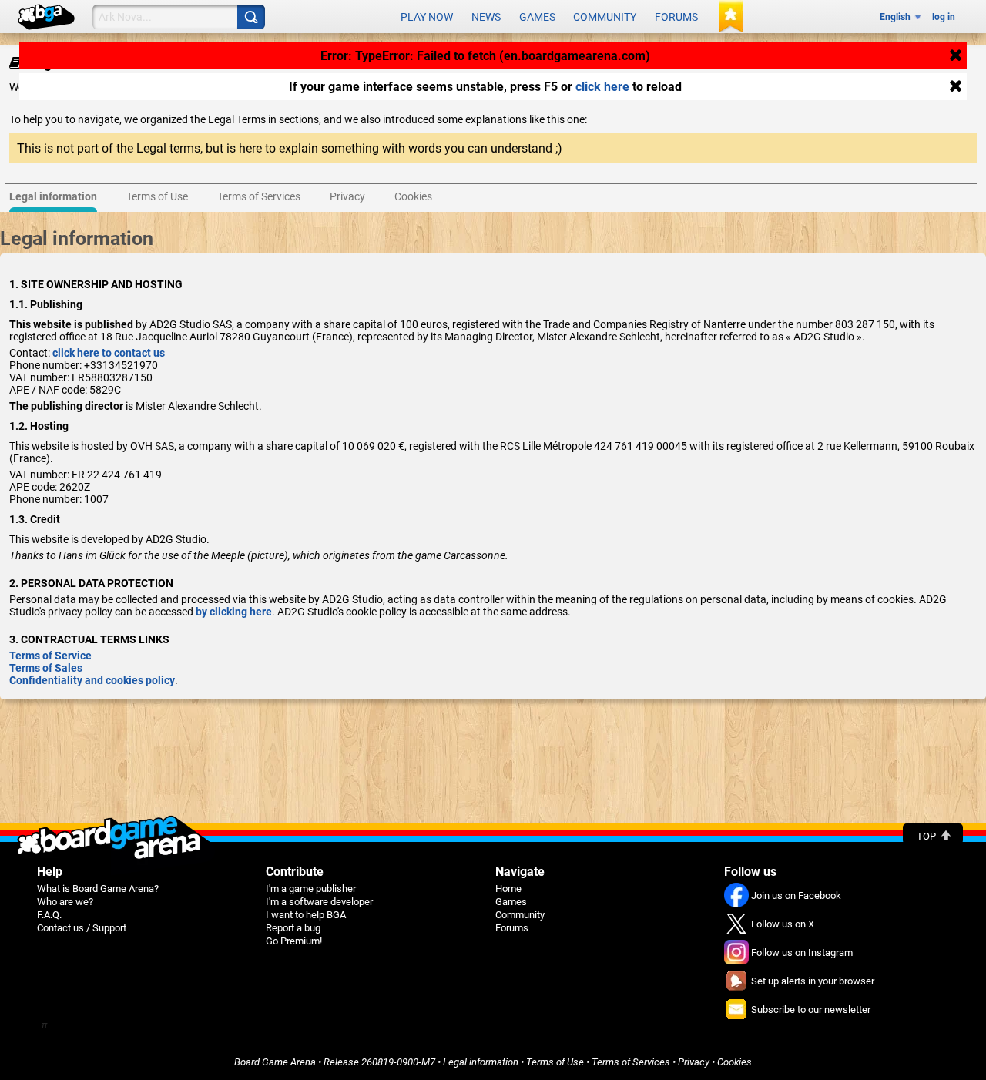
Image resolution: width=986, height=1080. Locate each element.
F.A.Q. (49, 915)
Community (604, 17)
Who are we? (65, 901)
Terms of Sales (45, 668)
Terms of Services (631, 1062)
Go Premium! (294, 941)
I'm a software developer (319, 901)
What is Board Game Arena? (98, 888)
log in (943, 17)
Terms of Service (50, 655)
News (486, 17)
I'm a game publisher (311, 888)
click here (602, 86)
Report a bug (293, 928)
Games (537, 17)
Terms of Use (555, 1062)
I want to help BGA (306, 915)
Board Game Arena (275, 1062)
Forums (676, 17)
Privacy (693, 1062)
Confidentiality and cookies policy (92, 680)
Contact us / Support (81, 928)
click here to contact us (108, 353)
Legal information (480, 1062)
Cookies (734, 1062)
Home (508, 888)
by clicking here (234, 611)
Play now (427, 17)
